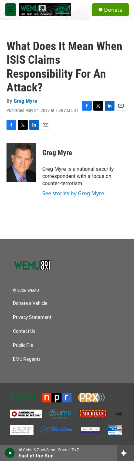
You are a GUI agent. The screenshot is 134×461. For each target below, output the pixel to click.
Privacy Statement (32, 317)
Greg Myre (25, 101)
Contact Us (24, 331)
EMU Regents (27, 359)
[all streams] (125, 453)
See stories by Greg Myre (73, 193)
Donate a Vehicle (30, 303)
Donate (113, 10)
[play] (10, 453)
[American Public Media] (26, 414)
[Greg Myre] (21, 162)
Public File (23, 345)
